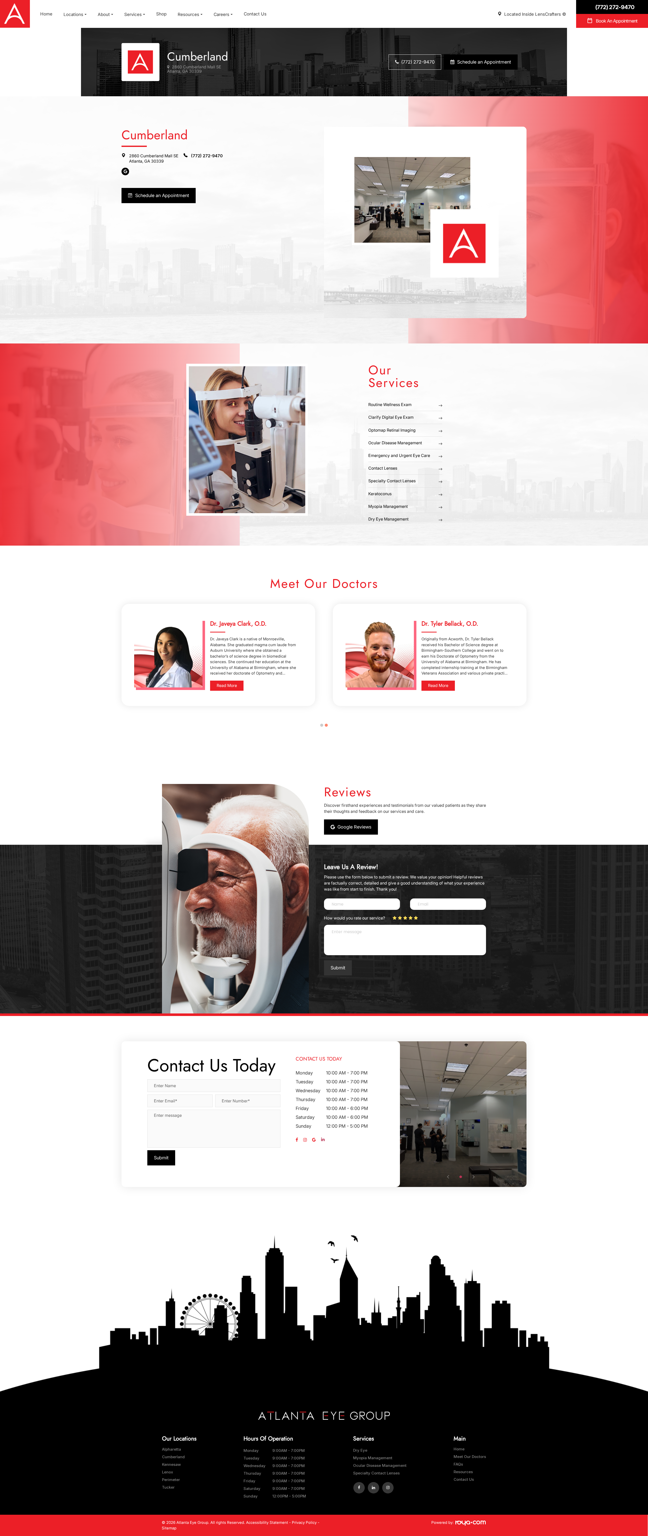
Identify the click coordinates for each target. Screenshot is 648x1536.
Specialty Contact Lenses (392, 480)
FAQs (458, 1464)
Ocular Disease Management (395, 442)
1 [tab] (321, 725)
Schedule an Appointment (484, 62)
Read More (227, 685)
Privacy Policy (304, 1522)
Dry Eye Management (388, 519)
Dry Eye (360, 1450)
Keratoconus (380, 493)
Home (46, 13)
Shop (161, 13)
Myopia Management (388, 506)
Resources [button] (188, 14)
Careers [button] (221, 14)
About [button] (104, 14)
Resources (463, 1471)
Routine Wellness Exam (390, 404)
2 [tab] (326, 725)
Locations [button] (73, 14)
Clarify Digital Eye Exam (391, 417)
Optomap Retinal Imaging (392, 430)
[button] (460, 1177)
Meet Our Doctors (470, 1456)
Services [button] (133, 14)
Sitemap (169, 1528)
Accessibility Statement (267, 1522)
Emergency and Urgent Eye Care (399, 455)
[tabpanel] (218, 655)
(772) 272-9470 (418, 62)
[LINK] (167, 1449)
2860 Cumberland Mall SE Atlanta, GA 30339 (194, 69)
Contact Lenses (382, 468)
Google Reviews (354, 827)
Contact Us (255, 13)
